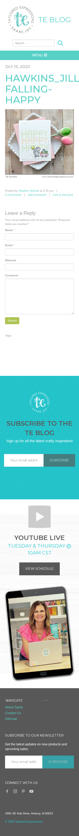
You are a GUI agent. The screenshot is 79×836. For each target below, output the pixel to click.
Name (9, 230)
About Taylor (14, 707)
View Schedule (39, 569)
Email (9, 245)
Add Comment (37, 194)
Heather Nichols (29, 190)
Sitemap (11, 718)
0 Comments (13, 194)
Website (10, 260)
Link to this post (63, 194)
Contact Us (13, 713)
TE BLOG (54, 19)
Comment (11, 275)
